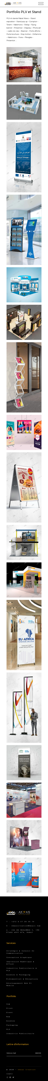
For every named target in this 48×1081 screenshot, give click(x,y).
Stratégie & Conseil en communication (20, 952)
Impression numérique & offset (20, 963)
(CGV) (10, 1074)
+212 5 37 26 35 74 (23, 921)
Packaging (12, 1025)
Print (10, 1008)
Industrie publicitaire (20, 1033)
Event (10, 1012)
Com (8, 1004)
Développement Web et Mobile (19, 984)
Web (8, 1016)
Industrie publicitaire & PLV (22, 969)
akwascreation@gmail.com (26, 926)
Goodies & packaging (19, 974)
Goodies (11, 1021)
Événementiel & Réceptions (22, 979)
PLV (8, 1029)
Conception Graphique (19, 957)
